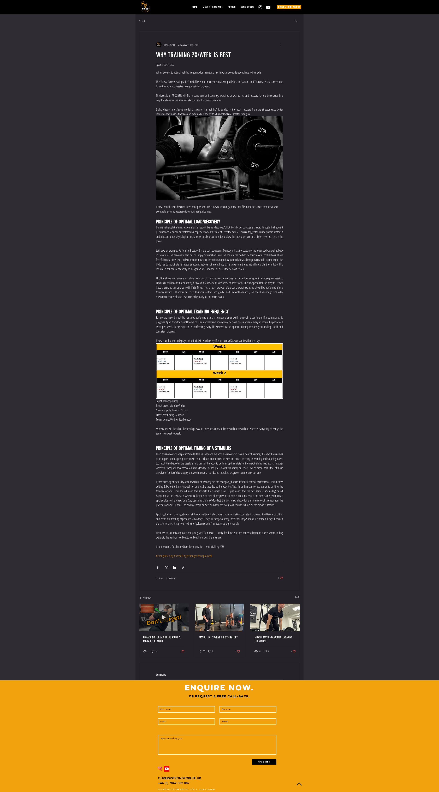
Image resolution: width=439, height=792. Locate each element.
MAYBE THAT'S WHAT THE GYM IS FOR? (218, 637)
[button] (247, 7)
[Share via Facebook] (157, 567)
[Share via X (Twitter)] (166, 567)
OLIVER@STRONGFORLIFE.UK (179, 778)
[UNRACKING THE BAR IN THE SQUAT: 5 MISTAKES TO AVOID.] (164, 617)
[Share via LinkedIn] (174, 567)
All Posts (142, 21)
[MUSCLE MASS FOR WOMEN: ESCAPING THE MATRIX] (275, 617)
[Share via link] (183, 567)
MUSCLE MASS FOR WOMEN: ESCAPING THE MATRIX (273, 639)
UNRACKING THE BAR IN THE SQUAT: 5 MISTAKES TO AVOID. (161, 639)
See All (297, 597)
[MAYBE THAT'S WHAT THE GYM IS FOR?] (219, 617)
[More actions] (281, 45)
